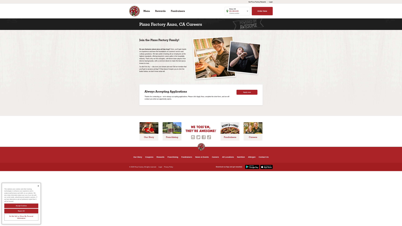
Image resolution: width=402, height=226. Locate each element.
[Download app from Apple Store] (266, 167)
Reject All (21, 211)
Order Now (262, 11)
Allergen (252, 157)
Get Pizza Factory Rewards (257, 2)
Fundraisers (178, 10)
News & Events (202, 157)
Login (271, 2)
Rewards (160, 10)
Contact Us (264, 157)
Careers (215, 157)
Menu (146, 10)
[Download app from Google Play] (252, 167)
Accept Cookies (21, 206)
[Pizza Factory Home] (134, 11)
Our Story (137, 157)
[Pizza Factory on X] (198, 137)
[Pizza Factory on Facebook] (204, 137)
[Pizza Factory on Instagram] (193, 137)
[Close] (38, 186)
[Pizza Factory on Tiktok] (209, 137)
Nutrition (241, 157)
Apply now (247, 92)
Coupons (149, 157)
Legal (160, 167)
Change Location (234, 13)
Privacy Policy (168, 167)
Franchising (173, 157)
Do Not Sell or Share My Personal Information (21, 217)
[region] (21, 203)
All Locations (228, 157)
